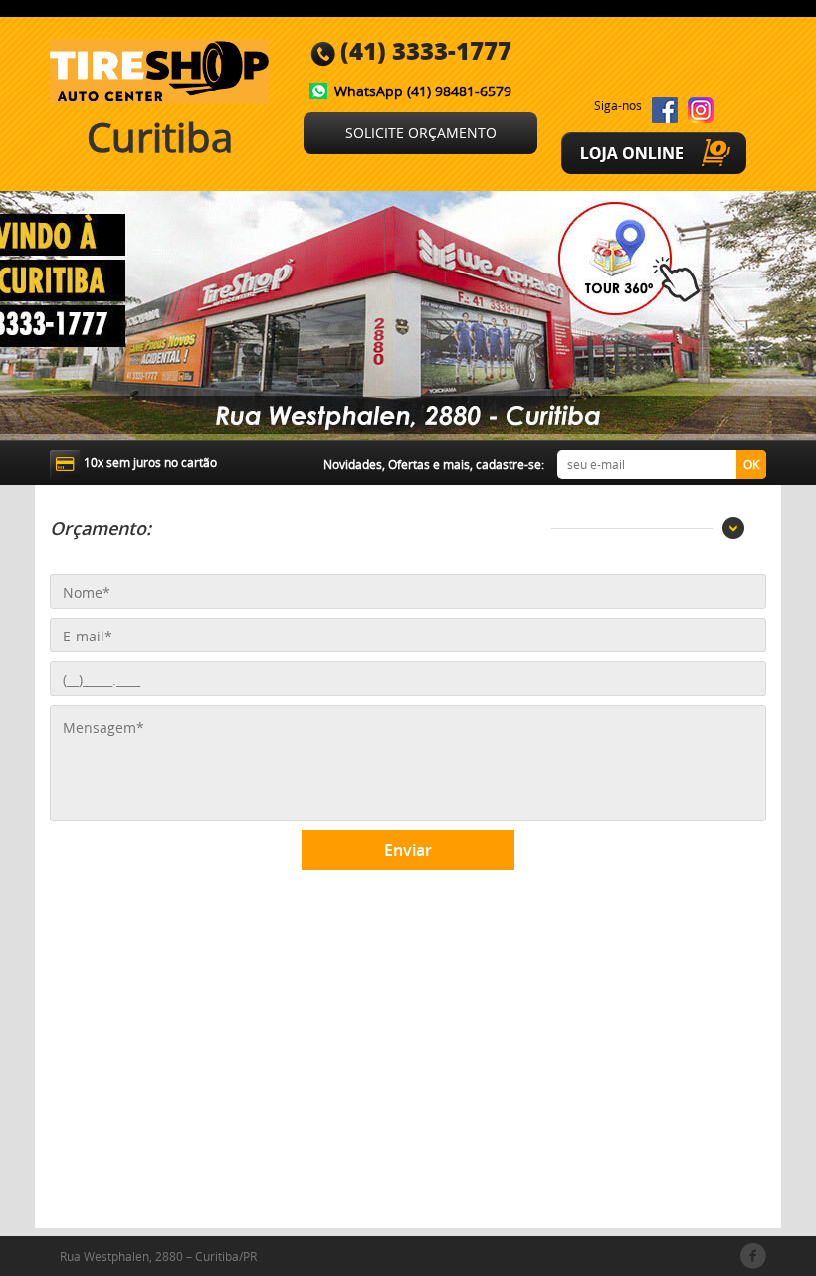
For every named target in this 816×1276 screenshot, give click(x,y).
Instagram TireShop (701, 110)
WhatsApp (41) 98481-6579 (422, 91)
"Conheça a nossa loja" (408, 315)
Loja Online (653, 153)
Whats (741, 1221)
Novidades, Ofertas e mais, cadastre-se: (433, 464)
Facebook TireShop (665, 110)
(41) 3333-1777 (425, 53)
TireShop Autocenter (159, 72)
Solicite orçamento (421, 132)
